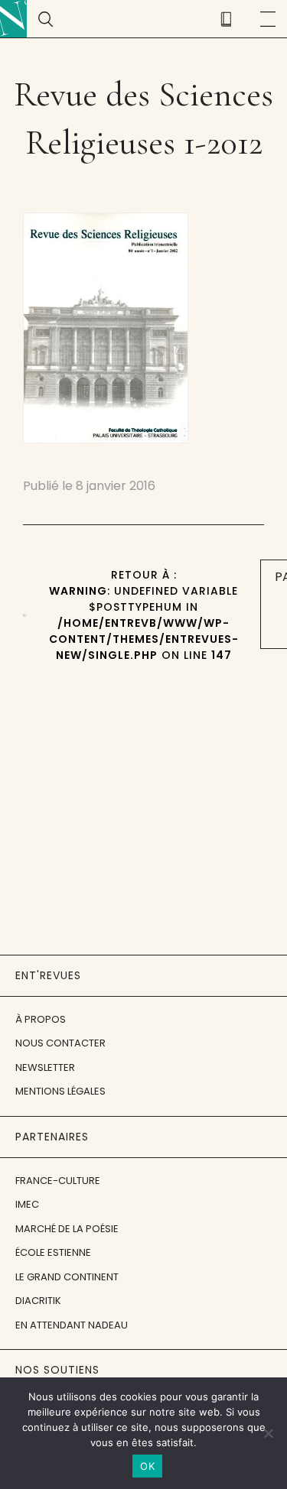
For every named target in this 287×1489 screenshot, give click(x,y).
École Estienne (53, 1252)
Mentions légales (60, 1091)
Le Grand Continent (67, 1277)
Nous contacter (60, 1043)
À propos (40, 1019)
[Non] (268, 1433)
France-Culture (57, 1180)
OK (147, 1466)
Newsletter (45, 1067)
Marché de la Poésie (67, 1228)
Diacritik (38, 1300)
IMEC (27, 1204)
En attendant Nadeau (71, 1325)
